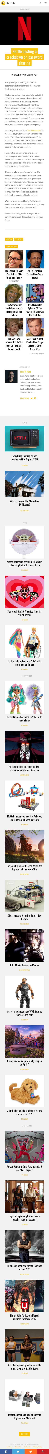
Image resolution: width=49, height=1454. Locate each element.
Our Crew (9, 1447)
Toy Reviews (24, 924)
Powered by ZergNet (37, 353)
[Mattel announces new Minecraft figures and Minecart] (24, 1395)
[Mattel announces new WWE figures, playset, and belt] (24, 992)
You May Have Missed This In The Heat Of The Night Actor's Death (14, 344)
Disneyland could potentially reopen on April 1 (24, 1062)
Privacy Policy (37, 1447)
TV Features (24, 511)
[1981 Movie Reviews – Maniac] (24, 945)
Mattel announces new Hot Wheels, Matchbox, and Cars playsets (24, 818)
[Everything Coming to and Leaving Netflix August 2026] (24, 438)
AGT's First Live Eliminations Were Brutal (35, 274)
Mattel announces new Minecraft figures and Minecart (24, 1416)
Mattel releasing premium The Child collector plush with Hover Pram (24, 563)
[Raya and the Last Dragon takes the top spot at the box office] (24, 846)
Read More (24, 398)
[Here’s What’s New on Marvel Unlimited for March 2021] (24, 1296)
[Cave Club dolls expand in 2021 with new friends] (24, 697)
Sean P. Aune (25, 371)
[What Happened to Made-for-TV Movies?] (24, 484)
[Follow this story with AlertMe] (43, 1451)
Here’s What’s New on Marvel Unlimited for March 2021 (24, 1317)
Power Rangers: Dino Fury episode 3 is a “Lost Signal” (24, 1168)
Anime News (24, 775)
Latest (24, 1434)
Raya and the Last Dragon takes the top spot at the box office (24, 867)
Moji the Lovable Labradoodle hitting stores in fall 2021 (24, 1112)
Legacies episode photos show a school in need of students (24, 1217)
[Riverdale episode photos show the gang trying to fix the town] (24, 1345)
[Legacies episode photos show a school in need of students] (24, 1196)
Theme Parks (24, 1069)
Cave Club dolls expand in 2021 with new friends (24, 718)
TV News (18, 239)
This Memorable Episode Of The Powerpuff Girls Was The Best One (35, 310)
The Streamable (34, 130)
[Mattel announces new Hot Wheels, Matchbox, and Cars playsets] (24, 797)
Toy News (24, 570)
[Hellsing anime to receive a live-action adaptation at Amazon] (24, 747)
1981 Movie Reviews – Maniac (24, 965)
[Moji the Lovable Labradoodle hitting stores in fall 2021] (24, 1091)
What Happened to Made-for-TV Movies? (24, 502)
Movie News (24, 874)
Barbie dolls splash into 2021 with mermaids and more (24, 662)
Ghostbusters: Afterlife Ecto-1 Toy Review (24, 917)
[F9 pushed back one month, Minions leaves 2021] (24, 1246)
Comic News (24, 1324)
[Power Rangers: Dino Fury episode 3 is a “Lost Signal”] (24, 1147)
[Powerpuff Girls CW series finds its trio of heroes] (24, 592)
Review (10, 884)
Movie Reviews (24, 970)
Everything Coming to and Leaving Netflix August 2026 (25, 457)
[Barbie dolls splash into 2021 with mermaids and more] (24, 641)
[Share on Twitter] (18, 1451)
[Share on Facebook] (6, 1451)
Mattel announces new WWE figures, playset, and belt (24, 1013)
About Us (18, 1447)
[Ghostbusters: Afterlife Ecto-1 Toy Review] (24, 896)
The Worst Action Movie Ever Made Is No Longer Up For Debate (14, 310)
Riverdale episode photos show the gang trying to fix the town (25, 1366)
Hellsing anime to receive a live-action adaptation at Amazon (24, 768)
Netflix (9, 239)
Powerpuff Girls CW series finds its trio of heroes (24, 613)
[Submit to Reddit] (31, 1451)
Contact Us (27, 1447)
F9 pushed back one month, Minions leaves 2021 (24, 1267)
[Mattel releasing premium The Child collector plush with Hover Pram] (24, 542)
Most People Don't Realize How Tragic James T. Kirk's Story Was (34, 344)
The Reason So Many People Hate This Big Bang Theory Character (14, 276)
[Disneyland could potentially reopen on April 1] (24, 1041)
